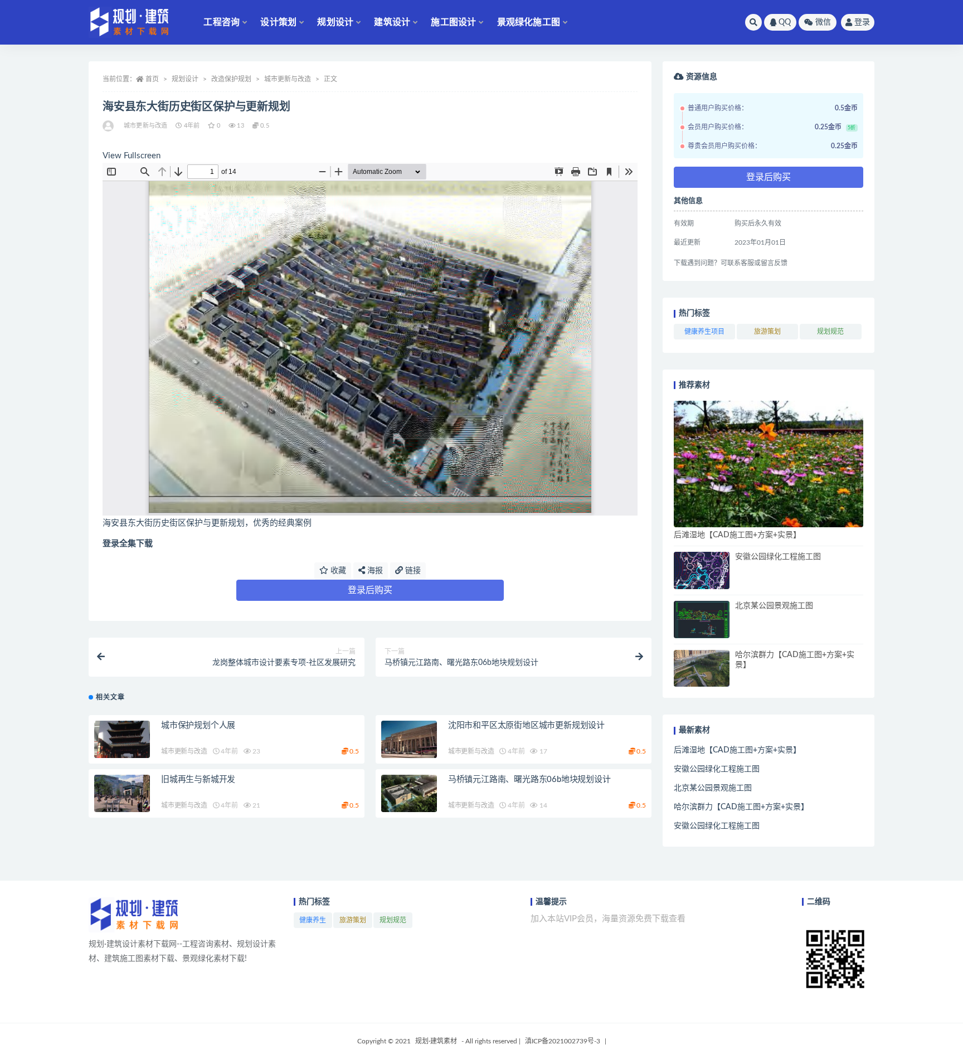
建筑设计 (392, 22)
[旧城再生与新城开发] (122, 793)
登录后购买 (370, 590)
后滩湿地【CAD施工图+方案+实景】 (737, 535)
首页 (152, 79)
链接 (412, 571)
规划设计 (335, 22)
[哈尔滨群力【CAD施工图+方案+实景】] (701, 668)
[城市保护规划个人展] (122, 739)
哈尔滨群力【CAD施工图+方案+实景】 (741, 807)
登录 (862, 22)
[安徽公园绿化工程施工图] (701, 570)
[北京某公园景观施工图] (701, 619)
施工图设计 (453, 22)
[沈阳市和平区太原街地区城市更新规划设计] (409, 739)
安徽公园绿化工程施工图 (778, 557)
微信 (823, 22)
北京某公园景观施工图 (774, 606)
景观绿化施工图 (528, 22)
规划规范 (830, 331)
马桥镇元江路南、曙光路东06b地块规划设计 (529, 779)
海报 (374, 571)
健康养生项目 (704, 331)
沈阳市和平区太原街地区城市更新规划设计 (526, 725)
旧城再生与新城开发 (198, 779)
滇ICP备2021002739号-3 (562, 1041)
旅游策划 (767, 331)
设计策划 (278, 22)
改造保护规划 (231, 79)
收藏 (337, 571)
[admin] (109, 126)
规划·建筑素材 (436, 1041)
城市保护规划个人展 (198, 725)
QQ (785, 22)
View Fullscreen (131, 156)
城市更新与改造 (287, 79)
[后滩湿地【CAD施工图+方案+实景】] (768, 464)
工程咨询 (221, 22)
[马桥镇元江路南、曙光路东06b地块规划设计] (409, 793)
